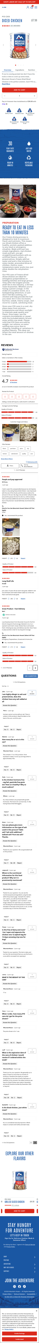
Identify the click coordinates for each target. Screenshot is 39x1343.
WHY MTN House (9, 1267)
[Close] (36, 1311)
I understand (20, 1339)
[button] (32, 737)
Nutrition (31, 70)
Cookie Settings (19, 1333)
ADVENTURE (7, 1264)
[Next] (35, 45)
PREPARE (6, 1260)
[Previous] (3, 45)
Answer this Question (9, 705)
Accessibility (31, 1294)
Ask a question (30, 676)
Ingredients (19, 70)
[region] (19, 1325)
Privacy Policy (11, 1246)
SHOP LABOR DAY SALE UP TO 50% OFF (20, 2)
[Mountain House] (4, 7)
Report (19, 729)
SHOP (5, 1256)
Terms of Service (30, 1244)
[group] (19, 47)
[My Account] (28, 7)
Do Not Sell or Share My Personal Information (19, 1297)
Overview (7, 70)
